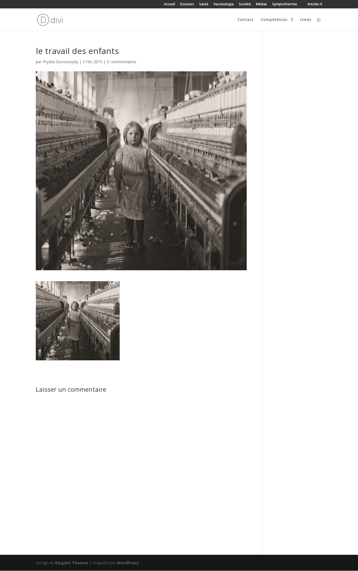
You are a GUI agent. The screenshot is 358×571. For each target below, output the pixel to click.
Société (245, 4)
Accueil (169, 4)
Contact (245, 20)
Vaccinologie (223, 4)
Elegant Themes (71, 562)
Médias (261, 4)
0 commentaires (121, 61)
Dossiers (187, 4)
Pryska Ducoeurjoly (60, 61)
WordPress (128, 562)
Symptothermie (284, 4)
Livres (305, 20)
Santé (203, 4)
